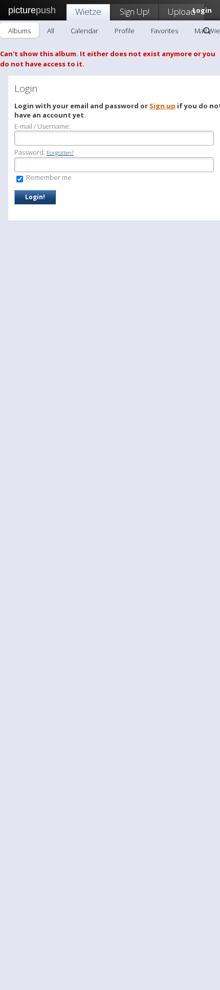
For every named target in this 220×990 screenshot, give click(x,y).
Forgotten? (60, 152)
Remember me (48, 177)
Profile (125, 30)
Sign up (162, 105)
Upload (181, 11)
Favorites (164, 30)
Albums (19, 30)
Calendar (84, 30)
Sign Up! (134, 11)
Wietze (88, 11)
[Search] (207, 30)
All (50, 30)
